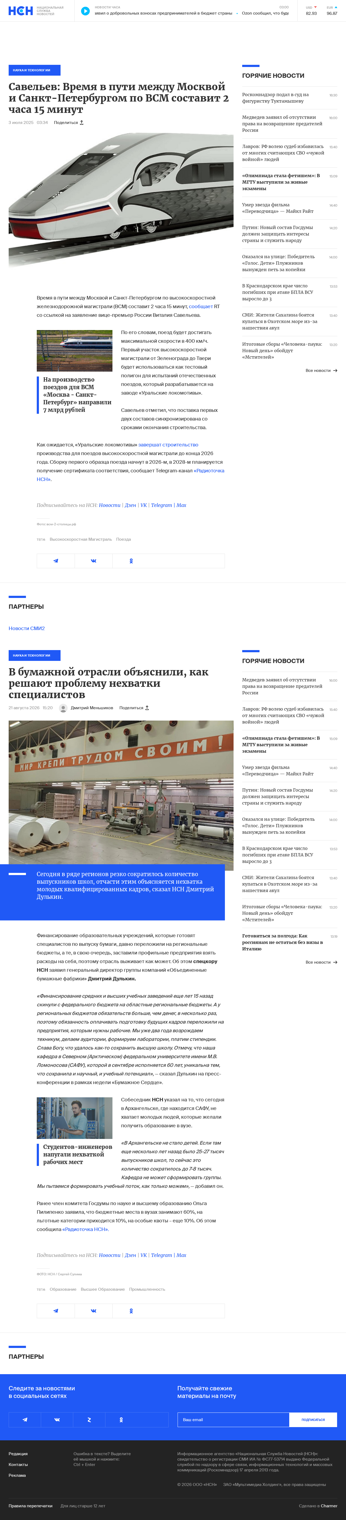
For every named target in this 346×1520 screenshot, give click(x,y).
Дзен (130, 505)
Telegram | (164, 505)
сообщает (201, 306)
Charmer (329, 1506)
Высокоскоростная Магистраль (81, 539)
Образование (63, 1289)
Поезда (123, 539)
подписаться (313, 1420)
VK (144, 505)
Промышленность (147, 1289)
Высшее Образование (103, 1289)
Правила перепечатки (30, 1506)
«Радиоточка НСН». (85, 1229)
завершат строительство (168, 445)
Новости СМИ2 (27, 628)
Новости (110, 505)
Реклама (17, 1475)
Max (181, 505)
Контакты (18, 1464)
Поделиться (66, 122)
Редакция (18, 1454)
